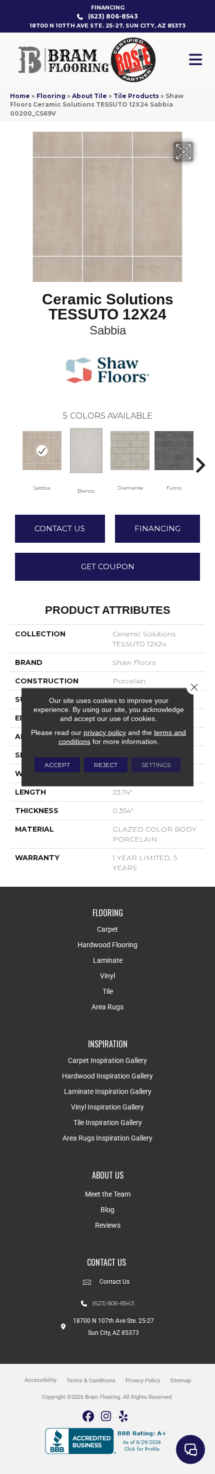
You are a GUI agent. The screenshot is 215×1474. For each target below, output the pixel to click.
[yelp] (123, 1416)
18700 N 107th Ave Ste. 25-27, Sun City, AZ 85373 (108, 25)
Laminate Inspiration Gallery (108, 1091)
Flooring (51, 96)
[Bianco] (86, 451)
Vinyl (107, 976)
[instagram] (106, 1416)
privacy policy (105, 732)
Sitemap (180, 1380)
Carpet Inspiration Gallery (107, 1060)
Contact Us (59, 528)
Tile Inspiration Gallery (108, 1123)
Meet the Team (107, 1194)
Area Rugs (108, 1007)
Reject (106, 765)
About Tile (89, 96)
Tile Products (136, 96)
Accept (57, 765)
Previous (15, 450)
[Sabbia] (42, 451)
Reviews (107, 1225)
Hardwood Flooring (108, 945)
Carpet (107, 929)
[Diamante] (130, 451)
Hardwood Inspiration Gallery (107, 1076)
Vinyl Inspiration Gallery (107, 1107)
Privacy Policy (143, 1380)
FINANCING (107, 7)
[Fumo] (174, 451)
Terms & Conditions (91, 1380)
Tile (107, 991)
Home (20, 96)
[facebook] (89, 1416)
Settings (156, 765)
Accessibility (40, 1380)
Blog (107, 1210)
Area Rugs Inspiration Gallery (107, 1138)
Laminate (107, 960)
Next (200, 450)
